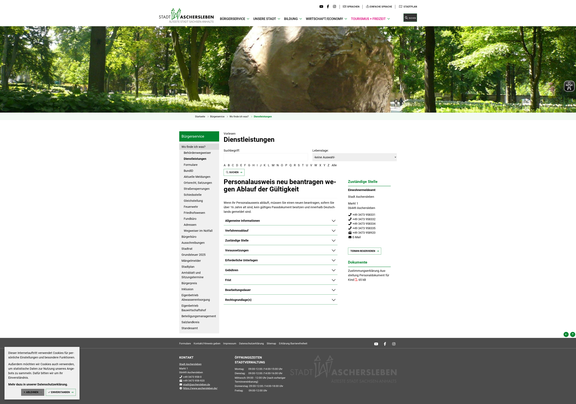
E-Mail (354, 237)
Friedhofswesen (194, 213)
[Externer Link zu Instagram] (334, 7)
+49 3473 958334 (361, 223)
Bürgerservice (217, 116)
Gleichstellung (193, 201)
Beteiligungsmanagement (199, 316)
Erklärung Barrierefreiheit (293, 343)
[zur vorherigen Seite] (566, 334)
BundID (188, 171)
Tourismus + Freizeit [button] (368, 19)
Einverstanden (60, 392)
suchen (233, 172)
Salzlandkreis (190, 322)
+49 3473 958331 (361, 214)
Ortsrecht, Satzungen (198, 183)
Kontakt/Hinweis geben (207, 343)
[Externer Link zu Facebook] (327, 7)
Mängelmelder (191, 260)
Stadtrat (187, 248)
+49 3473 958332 (361, 219)
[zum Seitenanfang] (572, 334)
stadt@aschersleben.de (194, 384)
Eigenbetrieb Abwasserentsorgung (196, 297)
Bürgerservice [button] (232, 19)
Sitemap (271, 343)
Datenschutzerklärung (251, 343)
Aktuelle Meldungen (197, 177)
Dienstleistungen (263, 116)
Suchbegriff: (232, 150)
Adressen (190, 225)
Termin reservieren (362, 251)
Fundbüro (190, 219)
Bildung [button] (291, 19)
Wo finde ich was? (239, 116)
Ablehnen (32, 392)
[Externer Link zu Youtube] (321, 7)
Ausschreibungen (193, 242)
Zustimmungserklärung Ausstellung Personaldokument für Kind (368, 275)
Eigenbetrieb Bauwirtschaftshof (194, 308)
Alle (334, 165)
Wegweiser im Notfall (198, 231)
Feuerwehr (191, 207)
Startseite (200, 116)
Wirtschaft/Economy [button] (324, 19)
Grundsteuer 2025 (194, 254)
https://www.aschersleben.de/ (198, 388)
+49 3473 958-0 (190, 376)
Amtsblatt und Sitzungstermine (193, 275)
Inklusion (187, 289)
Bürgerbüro (189, 237)
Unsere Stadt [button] (264, 19)
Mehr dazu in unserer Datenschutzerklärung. (38, 384)
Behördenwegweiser (197, 153)
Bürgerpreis (189, 283)
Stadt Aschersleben (190, 364)
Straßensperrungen (197, 189)
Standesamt (190, 328)
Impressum (229, 343)
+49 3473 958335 (361, 228)
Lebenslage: (320, 150)
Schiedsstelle (193, 195)
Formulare (191, 165)
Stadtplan (410, 6)
